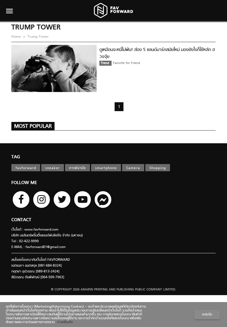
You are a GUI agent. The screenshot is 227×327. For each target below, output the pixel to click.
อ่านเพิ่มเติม (64, 322)
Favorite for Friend (126, 63)
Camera (133, 168)
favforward (26, 168)
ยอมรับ (207, 314)
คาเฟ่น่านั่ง (77, 168)
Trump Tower (37, 37)
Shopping (157, 168)
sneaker (52, 168)
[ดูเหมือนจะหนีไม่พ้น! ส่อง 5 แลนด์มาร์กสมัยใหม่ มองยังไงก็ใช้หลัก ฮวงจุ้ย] (54, 91)
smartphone (106, 168)
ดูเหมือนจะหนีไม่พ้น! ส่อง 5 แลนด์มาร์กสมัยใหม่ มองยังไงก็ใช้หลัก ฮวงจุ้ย (157, 53)
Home (16, 37)
